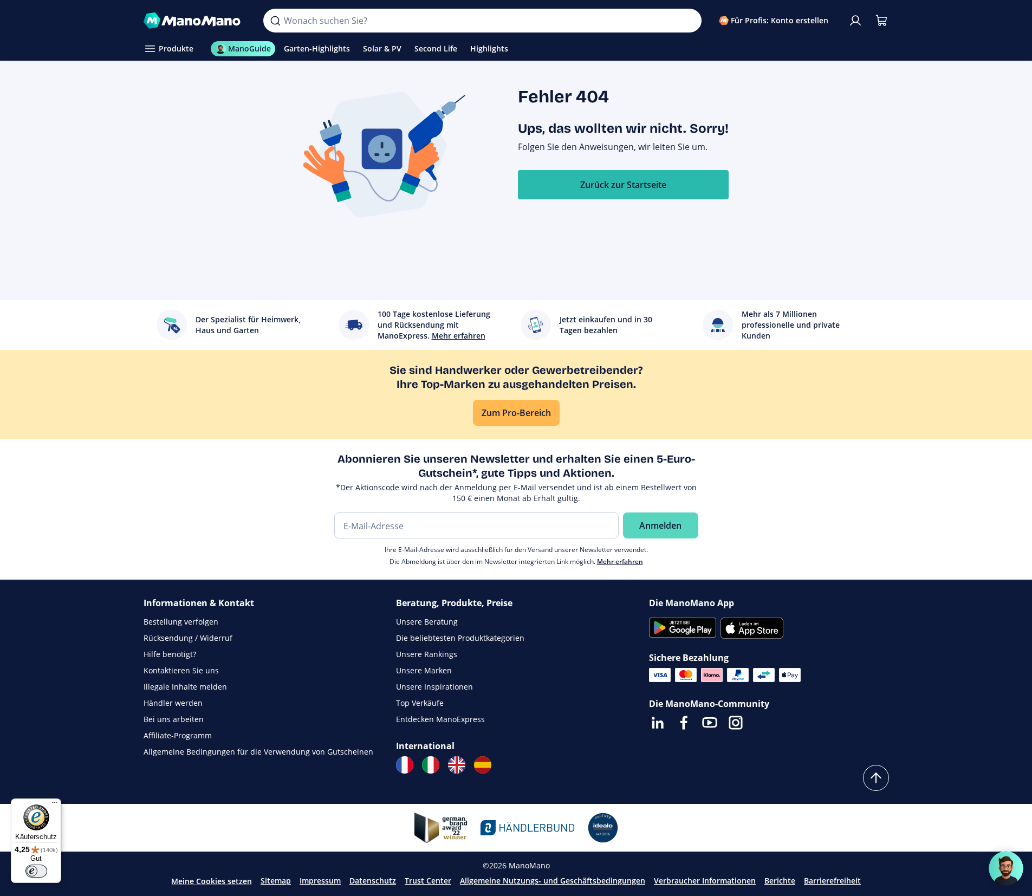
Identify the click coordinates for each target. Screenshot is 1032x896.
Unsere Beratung (427, 621)
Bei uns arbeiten (174, 719)
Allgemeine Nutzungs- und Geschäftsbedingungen (552, 880)
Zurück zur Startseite (623, 185)
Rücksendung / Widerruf (188, 638)
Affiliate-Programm (178, 735)
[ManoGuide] (1006, 868)
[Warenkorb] (881, 21)
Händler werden (173, 703)
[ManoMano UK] (456, 765)
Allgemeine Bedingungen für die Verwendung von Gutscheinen (258, 751)
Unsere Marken (424, 670)
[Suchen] (275, 20)
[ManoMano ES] (482, 765)
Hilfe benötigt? (170, 654)
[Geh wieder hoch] (876, 778)
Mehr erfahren (620, 561)
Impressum (320, 880)
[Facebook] (683, 722)
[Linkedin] (657, 722)
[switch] (36, 871)
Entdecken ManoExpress (440, 719)
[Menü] (54, 804)
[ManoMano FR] (404, 765)
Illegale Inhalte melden (185, 686)
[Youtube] (709, 722)
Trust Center (428, 880)
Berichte (779, 880)
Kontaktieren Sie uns (181, 670)
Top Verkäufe (420, 703)
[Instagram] (735, 722)
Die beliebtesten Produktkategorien (460, 638)
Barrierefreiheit (832, 880)
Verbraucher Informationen (705, 880)
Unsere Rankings (426, 654)
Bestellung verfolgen (181, 621)
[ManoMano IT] (430, 765)
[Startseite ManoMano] (195, 21)
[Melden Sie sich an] (855, 21)
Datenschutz (372, 880)
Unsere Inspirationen (434, 686)
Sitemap (276, 880)
